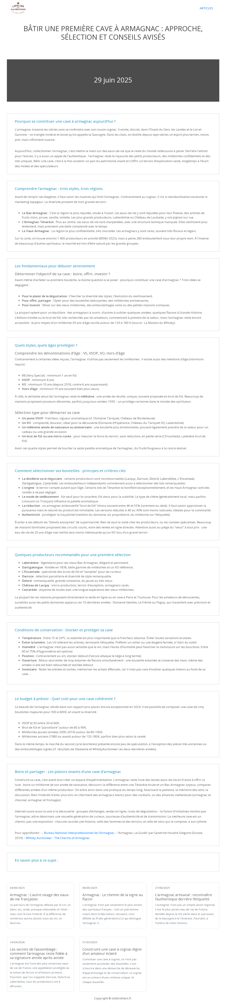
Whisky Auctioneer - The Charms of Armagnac (58, 838)
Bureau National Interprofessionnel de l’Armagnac (79, 833)
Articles (206, 8)
